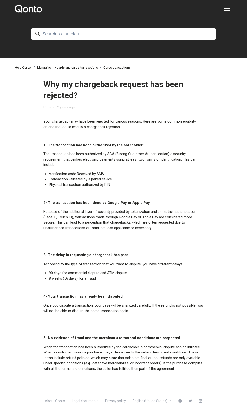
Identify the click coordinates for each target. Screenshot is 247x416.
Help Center (23, 67)
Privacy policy (115, 401)
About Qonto (55, 401)
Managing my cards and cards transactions (67, 67)
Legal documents (85, 401)
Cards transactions (116, 67)
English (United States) (150, 401)
